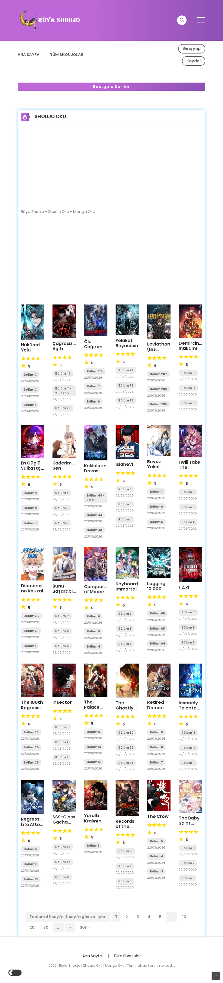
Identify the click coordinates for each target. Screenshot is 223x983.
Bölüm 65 (157, 628)
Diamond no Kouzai (32, 588)
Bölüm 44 (94, 515)
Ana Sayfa (28, 54)
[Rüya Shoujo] (49, 20)
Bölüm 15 (62, 646)
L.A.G (184, 588)
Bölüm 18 (188, 373)
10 (184, 916)
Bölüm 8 (30, 508)
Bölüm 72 (62, 862)
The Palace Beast (92, 707)
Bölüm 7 (93, 386)
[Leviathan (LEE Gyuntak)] (159, 321)
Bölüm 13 (94, 762)
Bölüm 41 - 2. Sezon (63, 390)
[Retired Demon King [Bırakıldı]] (159, 680)
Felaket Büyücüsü (127, 343)
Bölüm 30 (126, 732)
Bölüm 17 (188, 388)
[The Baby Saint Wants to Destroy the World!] (190, 796)
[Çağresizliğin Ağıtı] (64, 321)
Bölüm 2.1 (31, 631)
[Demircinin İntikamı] (190, 321)
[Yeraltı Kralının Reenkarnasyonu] (95, 795)
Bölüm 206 (158, 389)
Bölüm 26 (31, 747)
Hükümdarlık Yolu (35, 347)
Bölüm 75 (125, 400)
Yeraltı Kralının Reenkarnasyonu (103, 820)
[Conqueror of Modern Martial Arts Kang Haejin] (95, 564)
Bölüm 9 (30, 493)
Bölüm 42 (62, 373)
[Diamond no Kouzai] (32, 563)
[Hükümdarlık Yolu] (32, 321)
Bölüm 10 (188, 612)
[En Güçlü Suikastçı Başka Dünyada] (32, 441)
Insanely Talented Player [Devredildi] (192, 711)
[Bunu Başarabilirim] (64, 563)
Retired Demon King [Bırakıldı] (158, 710)
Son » (85, 927)
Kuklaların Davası (95, 468)
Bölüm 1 (30, 405)
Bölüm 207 (158, 374)
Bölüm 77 (125, 370)
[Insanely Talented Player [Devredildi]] (190, 680)
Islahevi (124, 464)
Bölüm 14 (94, 747)
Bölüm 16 (188, 403)
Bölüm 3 (30, 374)
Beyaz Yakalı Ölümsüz (157, 466)
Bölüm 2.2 (31, 616)
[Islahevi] (127, 442)
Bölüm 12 (188, 748)
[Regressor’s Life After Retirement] (32, 796)
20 (32, 927)
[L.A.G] (190, 564)
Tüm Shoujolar (66, 54)
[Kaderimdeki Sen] (64, 441)
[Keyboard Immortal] (127, 562)
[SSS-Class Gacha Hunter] (64, 795)
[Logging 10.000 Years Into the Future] (159, 562)
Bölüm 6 (93, 401)
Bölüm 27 (31, 732)
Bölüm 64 (157, 643)
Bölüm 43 (94, 530)
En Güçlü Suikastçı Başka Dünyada (31, 471)
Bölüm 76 (125, 385)
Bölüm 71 (62, 877)
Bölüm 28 (125, 763)
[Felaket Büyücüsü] (127, 319)
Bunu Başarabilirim (67, 588)
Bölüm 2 (30, 389)
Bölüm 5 (61, 523)
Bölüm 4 (125, 519)
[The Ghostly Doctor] (127, 680)
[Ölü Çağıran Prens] (95, 320)
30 (45, 927)
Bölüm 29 (125, 747)
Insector (62, 702)
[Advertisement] (111, 169)
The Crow (158, 816)
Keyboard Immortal (127, 586)
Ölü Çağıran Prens (93, 346)
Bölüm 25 (31, 762)
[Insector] (64, 680)
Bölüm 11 (187, 763)
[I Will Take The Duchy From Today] (190, 441)
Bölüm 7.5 (95, 371)
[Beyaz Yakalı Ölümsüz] (159, 440)
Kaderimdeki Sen (66, 465)
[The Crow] (159, 795)
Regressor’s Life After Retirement (34, 824)
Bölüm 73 (62, 847)
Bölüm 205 (158, 404)
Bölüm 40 (63, 408)
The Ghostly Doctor (125, 708)
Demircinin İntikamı (191, 345)
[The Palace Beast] (95, 680)
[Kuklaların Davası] (95, 442)
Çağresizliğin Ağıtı (67, 346)
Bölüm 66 (157, 613)
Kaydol (194, 61)
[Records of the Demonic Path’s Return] (127, 797)
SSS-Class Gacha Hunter (63, 822)
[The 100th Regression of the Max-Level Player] (32, 680)
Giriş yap (192, 48)
